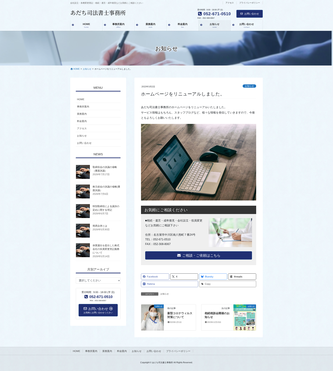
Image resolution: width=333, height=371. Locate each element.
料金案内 (82, 121)
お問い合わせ (251, 13)
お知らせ (249, 86)
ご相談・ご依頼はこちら (200, 255)
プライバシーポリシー (249, 3)
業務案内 (82, 113)
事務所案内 (83, 106)
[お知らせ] (152, 317)
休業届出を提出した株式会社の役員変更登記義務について (106, 249)
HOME (80, 99)
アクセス (229, 3)
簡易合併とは (100, 225)
